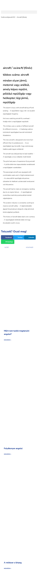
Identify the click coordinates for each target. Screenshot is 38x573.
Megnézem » (7, 340)
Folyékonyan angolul (13, 448)
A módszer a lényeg (13, 562)
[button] (19, 12)
